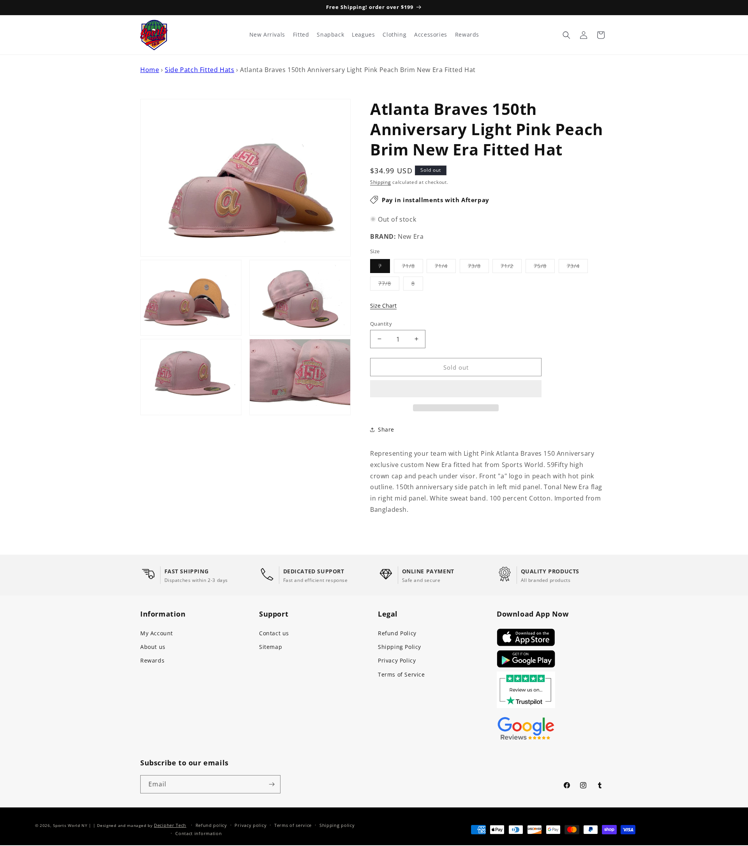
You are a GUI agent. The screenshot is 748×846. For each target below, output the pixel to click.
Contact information (198, 833)
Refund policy (211, 825)
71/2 (511, 267)
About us (153, 646)
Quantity (381, 323)
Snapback (330, 34)
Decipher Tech (170, 825)
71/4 (445, 267)
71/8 (412, 267)
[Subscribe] (271, 784)
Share (386, 429)
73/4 (577, 267)
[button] (456, 389)
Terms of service (293, 825)
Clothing (394, 34)
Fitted (301, 34)
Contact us (274, 633)
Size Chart (383, 305)
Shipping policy (337, 825)
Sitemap (270, 646)
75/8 (544, 267)
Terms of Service (401, 674)
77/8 (388, 284)
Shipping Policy (399, 646)
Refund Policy (397, 633)
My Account (156, 633)
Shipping (380, 182)
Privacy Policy (397, 660)
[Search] (566, 35)
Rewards (152, 660)
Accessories (430, 34)
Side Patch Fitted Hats (199, 69)
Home (149, 69)
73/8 (478, 267)
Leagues (363, 34)
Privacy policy (250, 825)
